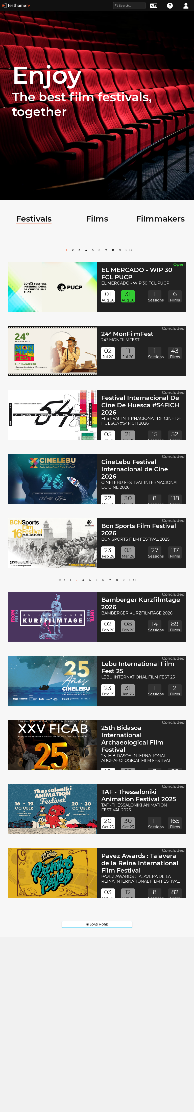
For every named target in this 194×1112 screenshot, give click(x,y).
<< (59, 580)
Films (97, 219)
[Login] (185, 5)
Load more (98, 924)
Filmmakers (160, 219)
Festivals (34, 219)
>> (130, 250)
